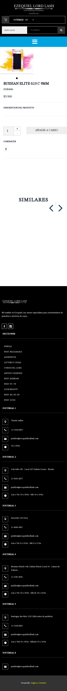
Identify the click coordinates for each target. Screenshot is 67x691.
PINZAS (8, 347)
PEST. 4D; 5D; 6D (12, 395)
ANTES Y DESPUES (13, 373)
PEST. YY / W (10, 384)
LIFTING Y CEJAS (12, 363)
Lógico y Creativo (38, 683)
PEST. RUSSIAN (11, 379)
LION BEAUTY (11, 389)
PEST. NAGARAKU (13, 352)
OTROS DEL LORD (13, 368)
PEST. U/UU (9, 400)
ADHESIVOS (10, 357)
